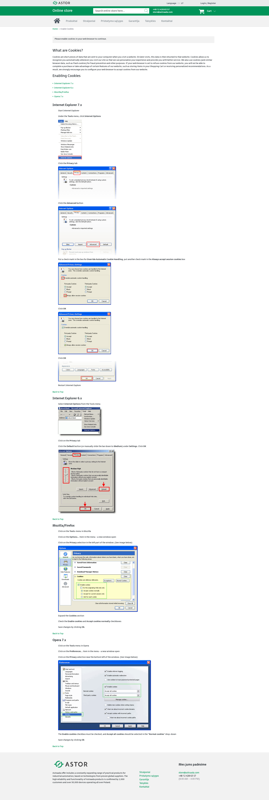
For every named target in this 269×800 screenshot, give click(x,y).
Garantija (144, 779)
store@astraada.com (163, 12)
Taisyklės (143, 783)
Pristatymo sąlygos (149, 776)
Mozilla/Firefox (61, 92)
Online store (62, 11)
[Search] (146, 10)
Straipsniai (144, 772)
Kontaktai (144, 787)
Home (55, 29)
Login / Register (208, 3)
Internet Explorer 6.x (63, 87)
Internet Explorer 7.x (63, 83)
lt (182, 3)
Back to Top (58, 392)
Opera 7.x (58, 96)
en (179, 3)
